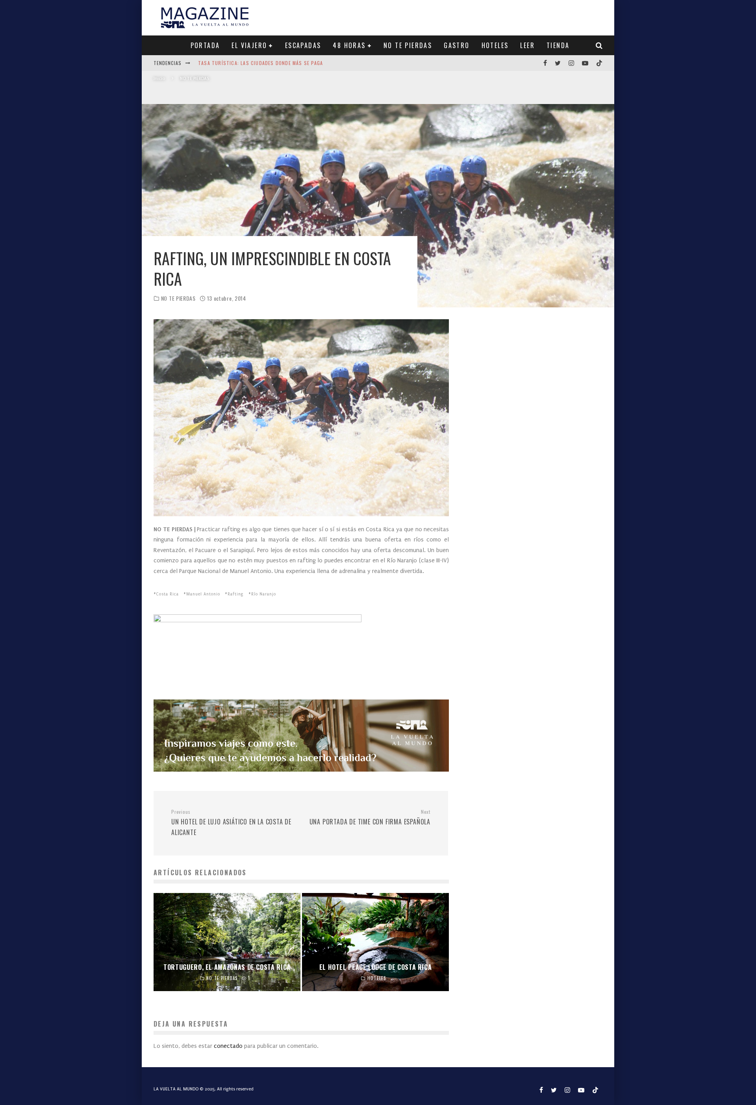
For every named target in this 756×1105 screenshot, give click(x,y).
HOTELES (495, 45)
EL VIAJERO (249, 45)
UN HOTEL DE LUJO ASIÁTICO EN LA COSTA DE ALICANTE (231, 823)
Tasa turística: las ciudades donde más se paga (260, 63)
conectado (228, 1045)
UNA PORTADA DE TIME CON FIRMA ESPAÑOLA (369, 818)
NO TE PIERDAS (408, 45)
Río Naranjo (263, 594)
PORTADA (205, 45)
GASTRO (456, 45)
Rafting (236, 594)
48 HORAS (349, 45)
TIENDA (558, 45)
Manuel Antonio (203, 594)
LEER (527, 45)
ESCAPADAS (303, 45)
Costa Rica (167, 594)
